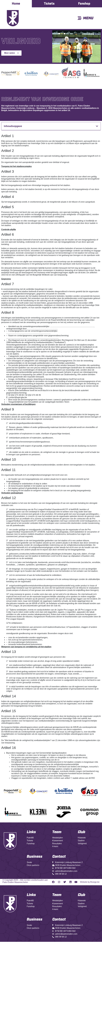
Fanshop (84, 3)
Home (16, 3)
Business (34, 856)
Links (31, 832)
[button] (97, 126)
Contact (59, 919)
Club (81, 832)
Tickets (49, 3)
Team (56, 832)
